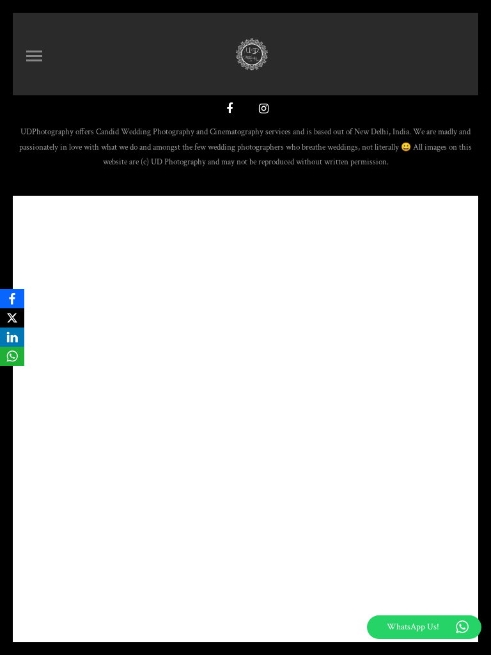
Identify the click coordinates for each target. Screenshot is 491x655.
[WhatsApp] (12, 356)
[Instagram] (262, 110)
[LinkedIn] (12, 337)
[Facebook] (12, 298)
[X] (12, 318)
